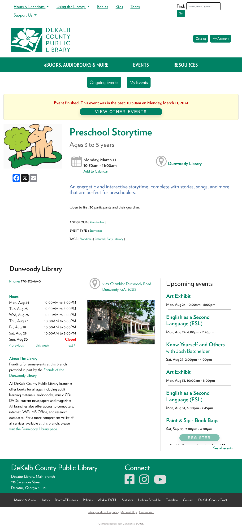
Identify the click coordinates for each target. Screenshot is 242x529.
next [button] (70, 345)
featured (100, 239)
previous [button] (17, 345)
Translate (172, 500)
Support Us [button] (23, 15)
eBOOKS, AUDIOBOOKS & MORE (76, 65)
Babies (102, 6)
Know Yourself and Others (197, 347)
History (45, 500)
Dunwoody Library (185, 163)
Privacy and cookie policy (103, 512)
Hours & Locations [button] (29, 6)
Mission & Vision (25, 500)
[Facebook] (129, 482)
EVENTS (141, 65)
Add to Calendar (95, 171)
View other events (121, 111)
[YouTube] (160, 482)
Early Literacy (115, 239)
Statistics (127, 500)
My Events (139, 82)
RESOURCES (185, 65)
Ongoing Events (104, 82)
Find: (181, 6)
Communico (146, 512)
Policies (88, 500)
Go (181, 13)
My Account (220, 38)
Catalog (201, 38)
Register (199, 438)
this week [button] (42, 345)
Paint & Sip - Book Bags (192, 420)
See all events (223, 448)
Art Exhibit (178, 296)
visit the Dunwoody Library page (33, 429)
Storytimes (96, 230)
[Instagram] (144, 482)
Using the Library (71, 6)
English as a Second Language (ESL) (188, 320)
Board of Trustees (66, 500)
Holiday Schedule (149, 500)
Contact (188, 500)
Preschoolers (97, 222)
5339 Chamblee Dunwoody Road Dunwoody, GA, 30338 (126, 287)
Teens (135, 6)
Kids (119, 6)
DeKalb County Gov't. (213, 500)
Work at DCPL (107, 500)
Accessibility (129, 512)
